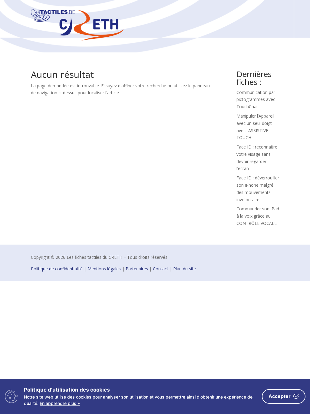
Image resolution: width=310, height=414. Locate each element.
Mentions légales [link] (104, 269)
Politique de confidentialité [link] (57, 269)
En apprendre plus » (60, 403)
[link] (77, 39)
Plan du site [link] (184, 269)
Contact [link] (160, 269)
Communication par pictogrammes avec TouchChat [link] (255, 99)
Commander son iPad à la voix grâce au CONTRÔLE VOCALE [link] (257, 216)
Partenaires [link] (137, 269)
